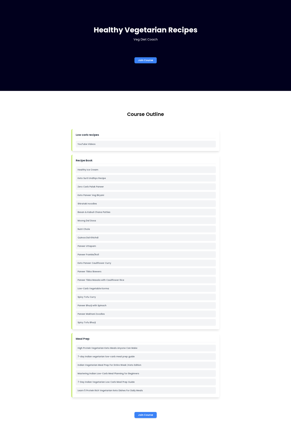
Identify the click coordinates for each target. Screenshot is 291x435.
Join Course (145, 60)
